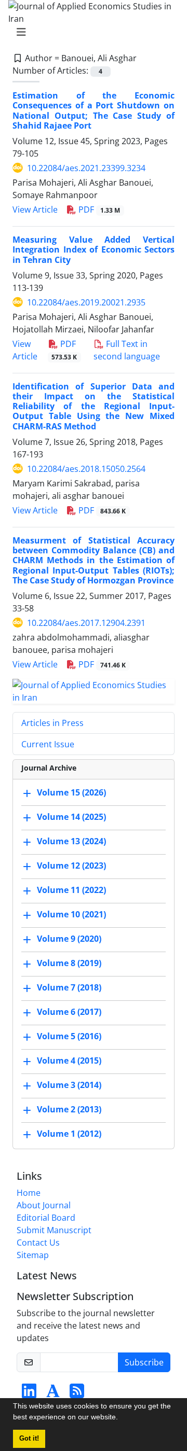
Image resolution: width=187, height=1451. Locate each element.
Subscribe (144, 1362)
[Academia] (53, 1394)
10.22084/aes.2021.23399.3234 (86, 168)
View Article (35, 209)
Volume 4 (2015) (69, 1060)
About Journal (44, 1205)
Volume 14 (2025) (71, 816)
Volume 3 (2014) (69, 1085)
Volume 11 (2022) (71, 890)
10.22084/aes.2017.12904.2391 (86, 623)
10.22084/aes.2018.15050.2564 (86, 469)
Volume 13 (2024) (71, 841)
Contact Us (38, 1242)
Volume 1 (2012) (69, 1133)
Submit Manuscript (54, 1230)
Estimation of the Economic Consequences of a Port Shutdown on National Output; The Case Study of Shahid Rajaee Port (93, 110)
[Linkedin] (29, 1394)
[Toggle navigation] (90, 32)
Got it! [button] (29, 1438)
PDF (98, 209)
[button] (121, 1418)
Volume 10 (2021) (71, 914)
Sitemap (33, 1255)
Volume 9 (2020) (69, 938)
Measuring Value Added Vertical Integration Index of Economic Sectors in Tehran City (93, 249)
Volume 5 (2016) (69, 1036)
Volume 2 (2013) (69, 1109)
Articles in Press (52, 723)
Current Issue (47, 744)
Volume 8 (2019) (69, 963)
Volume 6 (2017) (69, 1011)
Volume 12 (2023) (71, 865)
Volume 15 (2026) (71, 792)
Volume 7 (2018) (69, 987)
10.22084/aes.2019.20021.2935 (86, 302)
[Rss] (76, 1394)
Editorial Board (46, 1217)
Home (29, 1192)
